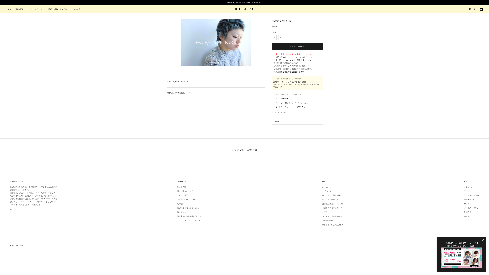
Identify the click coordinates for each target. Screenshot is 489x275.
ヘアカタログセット (35, 9)
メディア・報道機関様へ (332, 216)
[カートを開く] (481, 9)
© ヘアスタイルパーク (17, 245)
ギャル (466, 216)
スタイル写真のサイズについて (177, 82)
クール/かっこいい (471, 208)
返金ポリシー (182, 212)
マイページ (326, 191)
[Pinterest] (285, 112)
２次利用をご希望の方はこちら (286, 63)
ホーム (325, 187)
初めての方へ (77, 9)
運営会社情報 (327, 220)
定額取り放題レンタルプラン (57, 9)
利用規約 (277, 72)
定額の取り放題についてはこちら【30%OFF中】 (293, 69)
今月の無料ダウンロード (332, 208)
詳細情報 (277, 121)
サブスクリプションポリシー (188, 220)
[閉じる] (483, 240)
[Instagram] (11, 210)
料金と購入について (185, 191)
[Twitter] (282, 112)
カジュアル (468, 204)
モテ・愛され (469, 199)
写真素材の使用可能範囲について (178, 93)
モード (466, 191)
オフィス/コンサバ (471, 195)
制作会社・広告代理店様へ (333, 225)
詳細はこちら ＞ (278, 87)
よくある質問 (182, 195)
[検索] (475, 9)
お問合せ (325, 212)
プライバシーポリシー (186, 199)
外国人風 (467, 212)
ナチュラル (468, 187)
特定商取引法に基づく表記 (188, 208)
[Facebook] (278, 112)
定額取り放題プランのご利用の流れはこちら (291, 66)
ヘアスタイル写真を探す (14, 9)
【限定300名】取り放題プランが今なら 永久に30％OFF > (244, 2)
